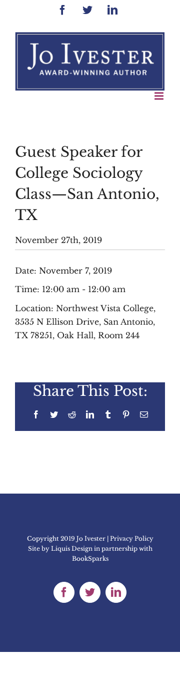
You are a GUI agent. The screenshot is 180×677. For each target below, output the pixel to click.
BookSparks (90, 558)
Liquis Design (71, 548)
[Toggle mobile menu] (159, 96)
